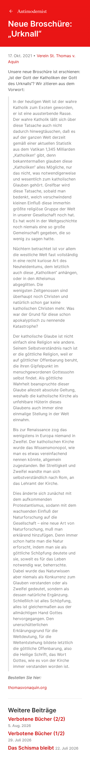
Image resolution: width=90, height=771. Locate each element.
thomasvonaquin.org (27, 687)
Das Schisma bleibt (43, 748)
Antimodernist (31, 11)
